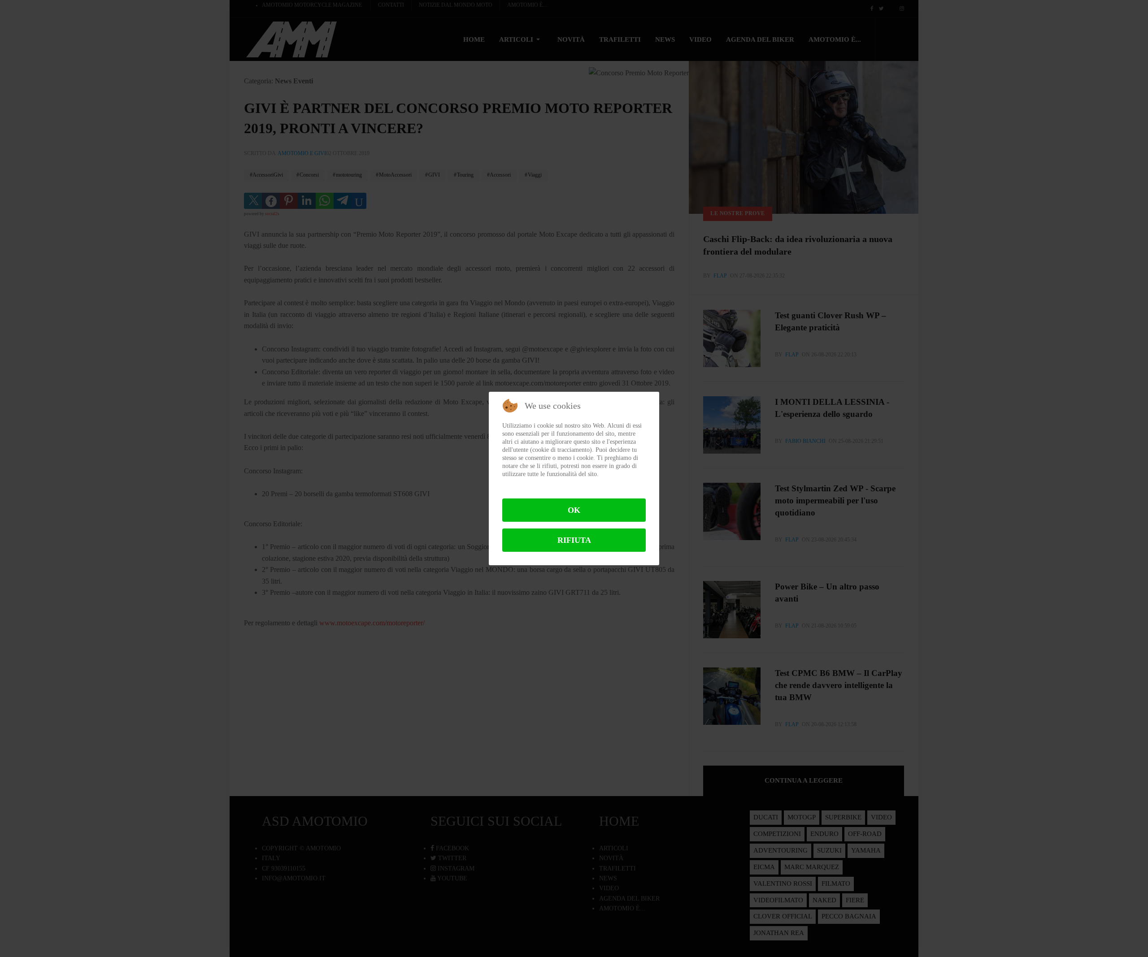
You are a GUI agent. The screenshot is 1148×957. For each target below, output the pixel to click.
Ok (574, 510)
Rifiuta (574, 540)
